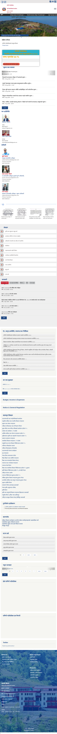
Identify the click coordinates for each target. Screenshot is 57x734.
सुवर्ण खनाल (5, 156)
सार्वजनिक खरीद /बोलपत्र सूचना (9, 659)
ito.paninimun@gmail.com (7, 696)
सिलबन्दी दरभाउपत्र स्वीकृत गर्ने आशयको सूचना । (29, 15)
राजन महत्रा (5, 191)
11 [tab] (37, 37)
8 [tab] (32, 37)
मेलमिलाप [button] (7, 245)
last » (35, 555)
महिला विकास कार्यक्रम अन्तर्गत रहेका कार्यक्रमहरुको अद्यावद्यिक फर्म (20, 520)
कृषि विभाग (4, 490)
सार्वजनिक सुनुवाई (34, 675)
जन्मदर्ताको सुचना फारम (8, 550)
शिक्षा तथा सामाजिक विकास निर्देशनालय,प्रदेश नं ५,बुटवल (15, 468)
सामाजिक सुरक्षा (33, 659)
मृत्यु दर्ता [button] (7, 269)
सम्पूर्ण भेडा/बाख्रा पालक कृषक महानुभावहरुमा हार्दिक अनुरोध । (12, 71)
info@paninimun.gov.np (9, 693)
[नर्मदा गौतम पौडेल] (6, 132)
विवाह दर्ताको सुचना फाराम (9, 537)
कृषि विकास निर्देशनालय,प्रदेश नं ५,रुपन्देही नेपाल (14, 470)
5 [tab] (26, 37)
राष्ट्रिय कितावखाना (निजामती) (9, 448)
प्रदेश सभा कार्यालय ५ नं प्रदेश (9, 431)
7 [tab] (30, 37)
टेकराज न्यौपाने (6, 122)
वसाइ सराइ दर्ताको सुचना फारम (10, 540)
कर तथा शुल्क (32, 282)
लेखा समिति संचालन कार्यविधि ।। (10, 365)
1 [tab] (19, 37)
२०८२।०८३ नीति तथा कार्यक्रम (9, 312)
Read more (5, 45)
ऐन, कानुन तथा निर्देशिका (14, 282)
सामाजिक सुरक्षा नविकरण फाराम (10, 522)
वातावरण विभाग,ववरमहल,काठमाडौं (10, 485)
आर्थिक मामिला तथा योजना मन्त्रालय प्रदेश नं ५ (13, 433)
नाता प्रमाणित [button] (8, 264)
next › (28, 555)
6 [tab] (28, 37)
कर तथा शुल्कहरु (6, 664)
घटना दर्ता (32, 657)
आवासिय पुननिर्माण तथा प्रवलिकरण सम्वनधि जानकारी (15, 506)
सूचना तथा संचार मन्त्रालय (8, 423)
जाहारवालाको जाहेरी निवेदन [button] (11, 250)
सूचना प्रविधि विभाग (7, 482)
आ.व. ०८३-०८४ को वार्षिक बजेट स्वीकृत (11, 288)
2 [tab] (21, 37)
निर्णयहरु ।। (22, 282)
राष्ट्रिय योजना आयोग (7, 472)
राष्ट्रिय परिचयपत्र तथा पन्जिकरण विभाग (12, 426)
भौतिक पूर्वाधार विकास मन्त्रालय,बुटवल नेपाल (13, 477)
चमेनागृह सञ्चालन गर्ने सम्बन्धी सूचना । (10, 15)
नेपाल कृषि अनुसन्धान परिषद (9, 487)
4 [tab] (24, 37)
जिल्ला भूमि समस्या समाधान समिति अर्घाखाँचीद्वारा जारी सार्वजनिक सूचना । (19, 89)
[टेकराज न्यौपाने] (6, 117)
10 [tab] (35, 37)
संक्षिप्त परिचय (6, 40)
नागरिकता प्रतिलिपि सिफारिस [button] (11, 255)
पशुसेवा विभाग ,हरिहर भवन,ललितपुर (10, 495)
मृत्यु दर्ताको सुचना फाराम (8, 547)
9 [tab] (33, 37)
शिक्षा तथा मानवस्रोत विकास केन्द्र (10, 460)
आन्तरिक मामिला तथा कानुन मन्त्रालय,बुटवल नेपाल (14, 480)
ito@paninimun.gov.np (6, 699)
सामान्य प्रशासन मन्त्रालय (8, 438)
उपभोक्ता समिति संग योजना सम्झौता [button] (12, 236)
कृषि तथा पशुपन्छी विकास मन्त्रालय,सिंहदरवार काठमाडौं (15, 492)
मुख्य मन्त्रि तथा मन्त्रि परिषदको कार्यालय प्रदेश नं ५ (14, 428)
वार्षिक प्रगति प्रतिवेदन (35, 670)
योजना (27, 282)
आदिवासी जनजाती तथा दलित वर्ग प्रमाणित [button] (14, 241)
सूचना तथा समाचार (6, 657)
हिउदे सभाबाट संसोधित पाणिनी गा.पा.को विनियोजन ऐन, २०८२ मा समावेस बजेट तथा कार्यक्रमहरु (23, 300)
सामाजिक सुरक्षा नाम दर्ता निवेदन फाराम (12, 524)
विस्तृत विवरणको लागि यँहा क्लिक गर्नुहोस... (11, 64)
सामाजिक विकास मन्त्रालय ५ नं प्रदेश (11, 440)
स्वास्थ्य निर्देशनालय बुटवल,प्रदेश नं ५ (11, 475)
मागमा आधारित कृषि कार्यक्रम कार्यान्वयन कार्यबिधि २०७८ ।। (16, 369)
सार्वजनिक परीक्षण (34, 677)
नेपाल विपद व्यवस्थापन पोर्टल (9, 455)
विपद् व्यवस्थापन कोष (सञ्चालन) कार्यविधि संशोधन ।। (15, 359)
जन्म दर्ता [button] (7, 274)
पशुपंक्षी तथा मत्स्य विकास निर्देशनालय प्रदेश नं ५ (13, 443)
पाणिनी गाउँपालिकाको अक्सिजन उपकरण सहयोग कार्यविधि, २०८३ (17, 335)
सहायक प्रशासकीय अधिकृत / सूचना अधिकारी (13, 193)
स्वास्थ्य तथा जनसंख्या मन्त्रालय (10, 463)
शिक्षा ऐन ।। (6, 362)
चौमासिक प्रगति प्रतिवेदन (36, 672)
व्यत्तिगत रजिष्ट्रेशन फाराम (8, 445)
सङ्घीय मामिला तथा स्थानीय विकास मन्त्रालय (13, 421)
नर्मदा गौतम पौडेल (6, 136)
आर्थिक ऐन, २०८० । (7, 384)
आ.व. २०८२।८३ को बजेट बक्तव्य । (10, 306)
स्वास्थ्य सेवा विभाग (6, 465)
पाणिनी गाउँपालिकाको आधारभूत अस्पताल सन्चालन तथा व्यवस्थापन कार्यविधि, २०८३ (21, 338)
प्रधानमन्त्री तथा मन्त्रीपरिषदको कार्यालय (12, 418)
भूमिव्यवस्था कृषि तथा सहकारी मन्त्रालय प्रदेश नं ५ (14, 436)
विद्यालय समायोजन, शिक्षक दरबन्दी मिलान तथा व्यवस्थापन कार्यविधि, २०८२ (19, 341)
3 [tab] (23, 37)
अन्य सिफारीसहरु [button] (9, 260)
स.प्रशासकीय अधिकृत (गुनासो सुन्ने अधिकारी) (13, 176)
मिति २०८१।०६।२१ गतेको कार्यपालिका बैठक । (12, 388)
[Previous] (1, 30)
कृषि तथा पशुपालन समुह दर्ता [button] (11, 231)
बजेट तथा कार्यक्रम (4, 283)
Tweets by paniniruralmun (8, 645)
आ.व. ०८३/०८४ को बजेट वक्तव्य (9, 294)
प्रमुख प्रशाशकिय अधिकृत (8, 158)
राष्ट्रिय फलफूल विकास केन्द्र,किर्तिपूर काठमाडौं (13, 497)
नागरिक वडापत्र (34, 662)
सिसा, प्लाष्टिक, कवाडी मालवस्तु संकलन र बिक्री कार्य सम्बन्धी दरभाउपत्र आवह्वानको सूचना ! (24, 102)
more (5, 107)
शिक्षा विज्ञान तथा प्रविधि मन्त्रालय (10, 458)
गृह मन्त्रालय (5, 453)
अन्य (4, 318)
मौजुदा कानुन (5, 525)
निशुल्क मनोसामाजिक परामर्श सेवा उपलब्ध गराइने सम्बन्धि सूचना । (17, 95)
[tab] (28, 231)
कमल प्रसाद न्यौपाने (7, 174)
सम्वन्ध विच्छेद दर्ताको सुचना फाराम (10, 544)
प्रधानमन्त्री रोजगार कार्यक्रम (9, 450)
